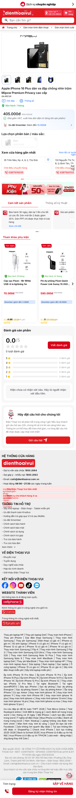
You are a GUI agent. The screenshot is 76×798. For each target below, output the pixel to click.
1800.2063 (32, 474)
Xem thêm (7, 547)
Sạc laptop (62, 664)
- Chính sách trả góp (12, 535)
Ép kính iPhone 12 (50, 680)
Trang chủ (12, 27)
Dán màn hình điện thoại (36, 27)
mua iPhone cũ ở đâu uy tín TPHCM (27, 735)
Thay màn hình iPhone (59, 634)
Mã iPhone (43, 714)
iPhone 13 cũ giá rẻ (37, 646)
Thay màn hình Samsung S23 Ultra (25, 652)
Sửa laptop (34, 664)
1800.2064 (31, 470)
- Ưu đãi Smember (11, 520)
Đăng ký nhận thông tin (42, 791)
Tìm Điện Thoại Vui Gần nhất (22, 489)
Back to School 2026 (28, 732)
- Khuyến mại (9, 557)
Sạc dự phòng (47, 686)
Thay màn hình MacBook (39, 658)
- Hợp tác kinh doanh (13, 568)
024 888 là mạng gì (33, 712)
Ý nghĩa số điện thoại (27, 717)
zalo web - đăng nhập (59, 735)
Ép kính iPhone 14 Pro (51, 677)
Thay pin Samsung (26, 640)
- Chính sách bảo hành (13, 523)
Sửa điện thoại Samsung (38, 637)
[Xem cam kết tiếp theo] (72, 220)
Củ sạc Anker (20, 692)
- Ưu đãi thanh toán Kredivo (16, 512)
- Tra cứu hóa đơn (11, 543)
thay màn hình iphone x (22, 698)
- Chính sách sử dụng (13, 531)
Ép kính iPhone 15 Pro (49, 674)
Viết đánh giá (59, 345)
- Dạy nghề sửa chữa (12, 564)
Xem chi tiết (15, 226)
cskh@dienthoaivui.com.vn (24, 479)
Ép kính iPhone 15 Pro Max (19, 674)
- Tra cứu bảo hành (12, 539)
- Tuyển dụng (9, 561)
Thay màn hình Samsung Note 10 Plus (32, 655)
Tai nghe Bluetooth (47, 683)
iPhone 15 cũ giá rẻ (28, 667)
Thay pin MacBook (27, 661)
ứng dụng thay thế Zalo (15, 738)
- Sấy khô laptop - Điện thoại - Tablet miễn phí (26, 508)
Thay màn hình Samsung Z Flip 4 (21, 649)
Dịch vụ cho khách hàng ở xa (22, 495)
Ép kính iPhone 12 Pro (27, 680)
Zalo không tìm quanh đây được (33, 726)
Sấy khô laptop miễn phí (37, 670)
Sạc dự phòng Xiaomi (27, 689)
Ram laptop (49, 664)
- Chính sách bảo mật (13, 527)
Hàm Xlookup (32, 720)
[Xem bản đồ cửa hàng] (48, 159)
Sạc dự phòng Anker (51, 689)
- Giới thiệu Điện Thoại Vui (15, 572)
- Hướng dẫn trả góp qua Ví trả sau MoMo (23, 516)
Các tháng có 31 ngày (23, 714)
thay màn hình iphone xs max (45, 701)
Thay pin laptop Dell (35, 634)
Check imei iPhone (42, 729)
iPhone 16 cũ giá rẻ (51, 667)
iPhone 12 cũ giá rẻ (14, 646)
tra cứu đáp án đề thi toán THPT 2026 (24, 709)
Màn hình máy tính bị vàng (32, 723)
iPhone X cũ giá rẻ (39, 643)
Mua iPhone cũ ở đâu (51, 717)
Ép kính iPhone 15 (29, 677)
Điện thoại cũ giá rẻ (48, 640)
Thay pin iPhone (13, 637)
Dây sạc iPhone (28, 686)
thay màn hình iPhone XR (29, 695)
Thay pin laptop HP (13, 634)
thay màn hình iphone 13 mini (51, 698)
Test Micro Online (56, 709)
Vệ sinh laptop (19, 643)
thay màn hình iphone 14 (42, 692)
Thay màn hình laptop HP (52, 661)
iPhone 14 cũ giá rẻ (60, 646)
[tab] (15, 237)
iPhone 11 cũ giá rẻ (61, 643)
